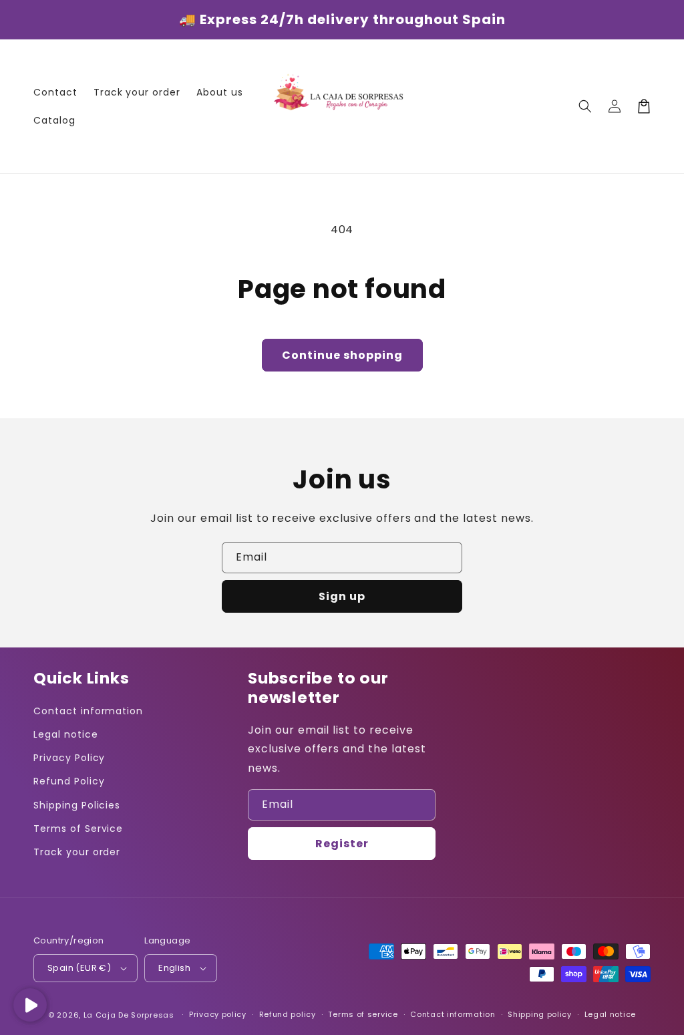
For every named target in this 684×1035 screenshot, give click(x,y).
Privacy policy (217, 1014)
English (174, 968)
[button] (585, 106)
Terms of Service (78, 828)
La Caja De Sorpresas (128, 1015)
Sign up (342, 596)
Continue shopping (342, 355)
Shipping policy (540, 1014)
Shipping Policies (76, 805)
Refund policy (287, 1014)
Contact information (88, 711)
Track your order (76, 852)
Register (342, 843)
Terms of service (362, 1014)
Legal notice (65, 734)
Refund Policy (68, 781)
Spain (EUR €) (79, 968)
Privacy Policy (69, 757)
